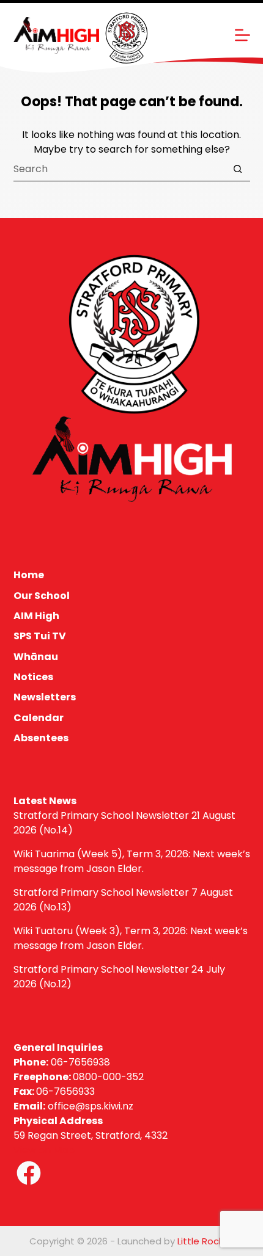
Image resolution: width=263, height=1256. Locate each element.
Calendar (38, 718)
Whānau (35, 657)
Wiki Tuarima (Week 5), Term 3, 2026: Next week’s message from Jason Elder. (131, 861)
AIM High (36, 616)
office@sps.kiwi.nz (90, 1106)
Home (28, 575)
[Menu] (242, 35)
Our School (41, 596)
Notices (33, 677)
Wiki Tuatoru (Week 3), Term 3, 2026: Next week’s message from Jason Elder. (130, 938)
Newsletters (44, 697)
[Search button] (238, 169)
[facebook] (28, 1173)
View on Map (44, 1150)
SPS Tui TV (39, 636)
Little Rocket (205, 1241)
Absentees (41, 738)
